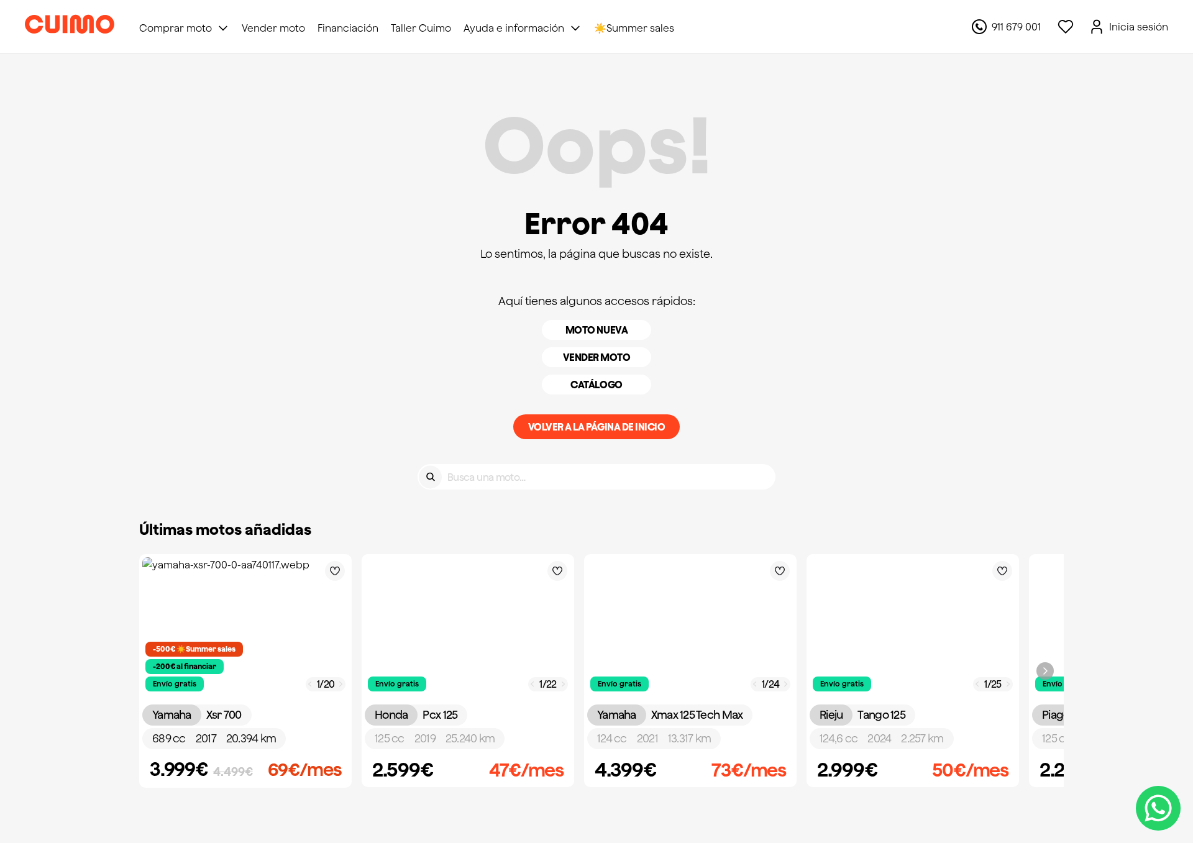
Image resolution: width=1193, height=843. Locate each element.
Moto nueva (596, 329)
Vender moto (597, 357)
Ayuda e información (514, 28)
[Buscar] (430, 476)
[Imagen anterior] (310, 684)
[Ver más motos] (1045, 671)
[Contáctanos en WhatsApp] (1158, 808)
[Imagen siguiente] (341, 684)
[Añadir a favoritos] (335, 571)
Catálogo (596, 384)
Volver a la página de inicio (596, 426)
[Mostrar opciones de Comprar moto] (223, 28)
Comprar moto (175, 28)
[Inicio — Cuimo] (69, 26)
